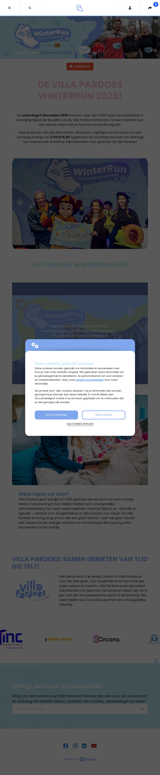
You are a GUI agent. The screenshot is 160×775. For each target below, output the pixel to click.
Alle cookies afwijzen (80, 424)
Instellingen (103, 415)
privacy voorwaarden (90, 380)
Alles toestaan (56, 415)
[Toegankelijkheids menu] (155, 4)
